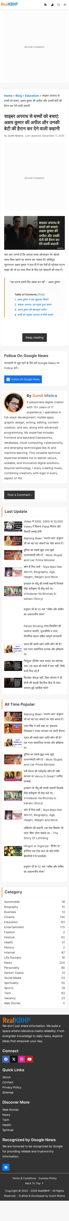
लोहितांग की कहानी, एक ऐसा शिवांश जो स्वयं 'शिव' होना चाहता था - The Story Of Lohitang (43, 833)
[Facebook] (5, 1059)
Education (32, 95)
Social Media (34, 977)
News (34, 962)
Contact (7, 1082)
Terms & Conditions (24, 1178)
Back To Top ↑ (34, 1183)
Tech (34, 993)
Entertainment (34, 927)
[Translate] (46, 5)
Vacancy (34, 998)
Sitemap (7, 1092)
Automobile (34, 901)
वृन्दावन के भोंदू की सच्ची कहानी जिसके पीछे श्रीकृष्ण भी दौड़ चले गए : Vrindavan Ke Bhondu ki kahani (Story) (43, 591)
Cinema (34, 917)
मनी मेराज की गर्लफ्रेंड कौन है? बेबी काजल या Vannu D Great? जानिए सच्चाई (43, 776)
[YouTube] (29, 1059)
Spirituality (34, 983)
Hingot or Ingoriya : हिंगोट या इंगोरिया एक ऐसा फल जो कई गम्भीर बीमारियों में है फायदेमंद (42, 851)
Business (34, 912)
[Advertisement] (34, 46)
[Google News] (5, 1167)
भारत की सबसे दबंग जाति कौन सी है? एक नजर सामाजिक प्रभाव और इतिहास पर (43, 649)
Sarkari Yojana (34, 972)
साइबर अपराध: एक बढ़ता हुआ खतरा (34, 304)
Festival (34, 937)
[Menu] (65, 5)
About (6, 1077)
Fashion (34, 932)
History (34, 947)
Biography (34, 907)
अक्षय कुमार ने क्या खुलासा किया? (33, 299)
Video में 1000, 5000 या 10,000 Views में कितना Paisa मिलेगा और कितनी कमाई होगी (43, 526)
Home (8, 95)
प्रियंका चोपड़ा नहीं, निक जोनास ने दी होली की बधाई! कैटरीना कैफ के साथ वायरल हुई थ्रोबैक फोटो (43, 682)
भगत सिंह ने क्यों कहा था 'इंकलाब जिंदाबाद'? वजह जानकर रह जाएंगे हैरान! (44, 728)
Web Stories (34, 1003)
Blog (19, 95)
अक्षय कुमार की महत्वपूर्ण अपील (31, 309)
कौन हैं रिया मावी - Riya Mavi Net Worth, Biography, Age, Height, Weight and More (43, 572)
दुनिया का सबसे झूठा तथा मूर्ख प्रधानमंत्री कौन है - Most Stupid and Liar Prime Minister (43, 555)
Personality (34, 967)
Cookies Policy (48, 1178)
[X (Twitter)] (13, 1059)
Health (34, 942)
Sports (34, 988)
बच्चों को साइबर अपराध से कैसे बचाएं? (35, 314)
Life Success (34, 957)
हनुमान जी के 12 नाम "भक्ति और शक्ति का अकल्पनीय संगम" (44, 612)
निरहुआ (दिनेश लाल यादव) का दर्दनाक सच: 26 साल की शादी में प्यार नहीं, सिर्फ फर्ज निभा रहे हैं (44, 666)
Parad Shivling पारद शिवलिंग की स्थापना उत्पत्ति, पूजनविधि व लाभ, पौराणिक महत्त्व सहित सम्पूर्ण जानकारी (43, 631)
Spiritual (7, 1130)
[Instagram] (21, 1059)
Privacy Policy (11, 1087)
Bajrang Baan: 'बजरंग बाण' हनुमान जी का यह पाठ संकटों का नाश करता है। (44, 541)
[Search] (58, 5)
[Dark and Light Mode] (52, 5)
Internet (34, 952)
